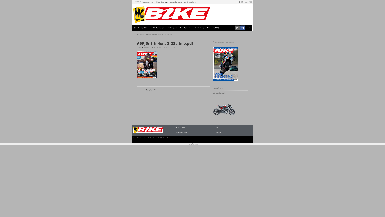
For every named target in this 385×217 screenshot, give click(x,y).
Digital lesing (172, 28)
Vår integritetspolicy (219, 93)
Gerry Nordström (143, 48)
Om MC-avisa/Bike (140, 28)
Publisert (218, 132)
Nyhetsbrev (219, 128)
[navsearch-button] (249, 27)
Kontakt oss (199, 28)
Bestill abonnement (157, 28)
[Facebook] (242, 28)
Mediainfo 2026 (218, 88)
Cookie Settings (192, 144)
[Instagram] (237, 28)
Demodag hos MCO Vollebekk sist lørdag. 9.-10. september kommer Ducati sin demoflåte (168, 2)
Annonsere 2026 (213, 28)
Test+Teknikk (185, 28)
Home (142, 34)
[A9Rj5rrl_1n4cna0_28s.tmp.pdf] (147, 64)
